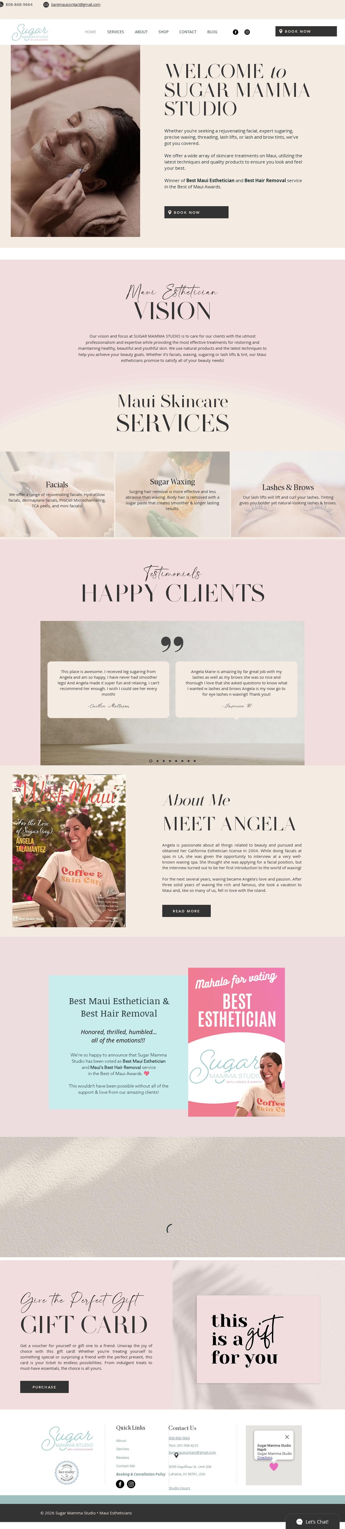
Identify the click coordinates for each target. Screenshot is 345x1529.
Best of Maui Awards (121, 1073)
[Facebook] (235, 32)
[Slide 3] (163, 761)
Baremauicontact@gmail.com (192, 1511)
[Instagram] (247, 32)
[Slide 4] (170, 761)
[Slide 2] (156, 761)
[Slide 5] (176, 761)
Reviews (122, 1516)
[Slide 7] (188, 761)
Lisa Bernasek (110, 711)
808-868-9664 (179, 1496)
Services (122, 1507)
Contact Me (125, 1524)
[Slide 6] (182, 761)
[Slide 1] (150, 761)
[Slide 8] (195, 761)
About (121, 1499)
